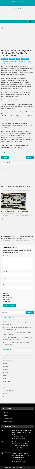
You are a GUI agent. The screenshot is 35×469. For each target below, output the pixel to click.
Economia (12, 58)
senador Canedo (13, 154)
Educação (5, 369)
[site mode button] (29, 21)
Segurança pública (8, 390)
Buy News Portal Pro (8, 421)
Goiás (23, 152)
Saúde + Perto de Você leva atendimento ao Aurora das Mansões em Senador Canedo (17, 338)
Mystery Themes (26, 467)
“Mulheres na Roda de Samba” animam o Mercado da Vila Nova (6, 157)
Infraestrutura (25, 58)
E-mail (5, 278)
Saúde (5, 387)
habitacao (29, 152)
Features (5, 412)
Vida (4, 396)
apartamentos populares (13, 152)
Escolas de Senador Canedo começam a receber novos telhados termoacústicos (17, 328)
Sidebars (6, 415)
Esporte (5, 375)
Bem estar (4, 58)
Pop (4, 384)
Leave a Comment (7, 63)
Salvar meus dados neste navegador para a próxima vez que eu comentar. (7, 297)
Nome (5, 271)
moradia (5, 154)
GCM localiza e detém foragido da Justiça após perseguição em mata (15, 323)
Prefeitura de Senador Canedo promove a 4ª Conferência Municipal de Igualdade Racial (30, 157)
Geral (18, 58)
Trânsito (5, 393)
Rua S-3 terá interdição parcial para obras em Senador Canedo (16, 187)
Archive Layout (8, 418)
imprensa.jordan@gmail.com (23, 61)
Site (4, 285)
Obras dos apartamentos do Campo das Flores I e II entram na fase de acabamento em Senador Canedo (17, 237)
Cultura (5, 363)
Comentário (6, 256)
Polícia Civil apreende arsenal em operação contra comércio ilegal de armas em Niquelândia (15, 212)
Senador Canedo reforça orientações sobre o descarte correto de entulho (17, 333)
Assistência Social (7, 354)
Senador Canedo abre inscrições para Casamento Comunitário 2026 (16, 343)
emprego (5, 372)
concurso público (7, 360)
